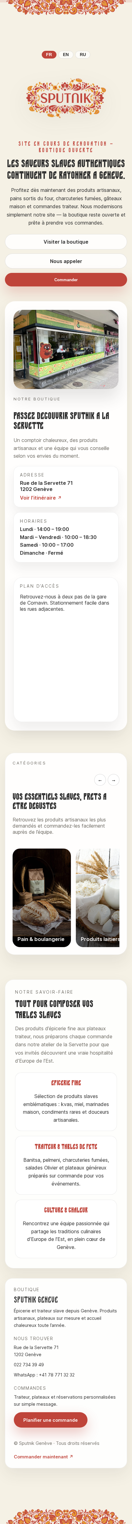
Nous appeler (66, 261)
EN (66, 54)
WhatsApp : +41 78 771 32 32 (44, 1374)
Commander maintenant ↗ (43, 1456)
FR (49, 54)
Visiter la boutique (66, 242)
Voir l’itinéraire (38, 498)
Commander (66, 280)
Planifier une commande (50, 1420)
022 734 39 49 (29, 1364)
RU (83, 54)
